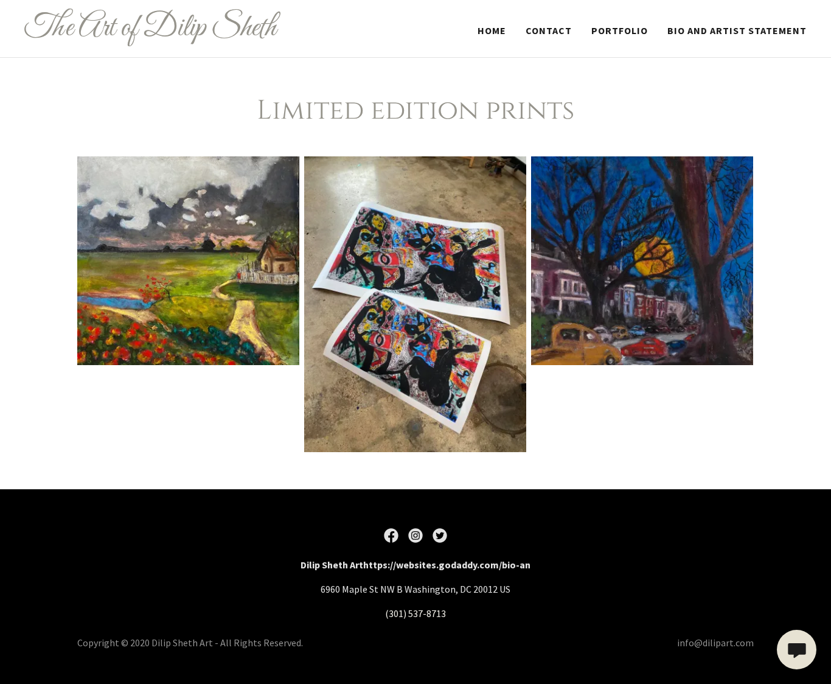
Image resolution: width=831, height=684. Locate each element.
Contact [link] (549, 30)
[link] (161, 32)
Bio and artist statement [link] (737, 30)
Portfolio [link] (619, 30)
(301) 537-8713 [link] (415, 613)
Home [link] (492, 30)
